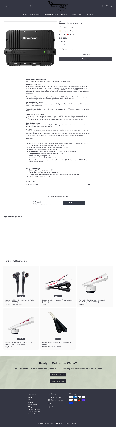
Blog (80, 15)
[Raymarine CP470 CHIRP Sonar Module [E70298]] (12, 237)
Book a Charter (35, 15)
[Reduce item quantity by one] (61, 45)
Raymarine (21, 260)
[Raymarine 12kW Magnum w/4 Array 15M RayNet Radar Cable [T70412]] (94, 286)
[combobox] (18, 6)
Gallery (73, 15)
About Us (64, 15)
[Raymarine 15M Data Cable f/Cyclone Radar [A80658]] (58, 329)
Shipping (61, 49)
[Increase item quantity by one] (68, 45)
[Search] (30, 6)
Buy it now (85, 59)
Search (30, 397)
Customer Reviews (34, 411)
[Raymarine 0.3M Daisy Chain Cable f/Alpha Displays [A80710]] (21, 286)
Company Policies (33, 414)
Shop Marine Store (50, 15)
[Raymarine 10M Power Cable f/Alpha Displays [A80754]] (58, 286)
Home (25, 15)
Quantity (62, 41)
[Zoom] (30, 48)
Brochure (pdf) (31, 181)
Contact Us (89, 15)
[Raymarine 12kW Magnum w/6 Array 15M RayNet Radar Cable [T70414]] (21, 329)
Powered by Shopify (70, 423)
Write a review (74, 203)
